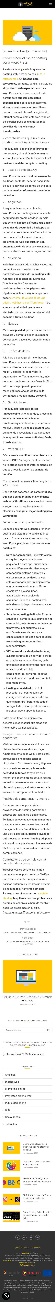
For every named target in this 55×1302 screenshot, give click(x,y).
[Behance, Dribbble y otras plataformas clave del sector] (11, 1182)
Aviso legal (7, 1260)
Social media (13, 1117)
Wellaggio (25, 1253)
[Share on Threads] (25, 921)
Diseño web (12, 1081)
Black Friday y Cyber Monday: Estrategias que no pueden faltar (37, 1215)
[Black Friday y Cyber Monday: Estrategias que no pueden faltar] (11, 1216)
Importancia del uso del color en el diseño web (37, 1163)
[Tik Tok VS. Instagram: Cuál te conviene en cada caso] (11, 1199)
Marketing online (15, 1088)
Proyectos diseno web (18, 1096)
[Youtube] (31, 1237)
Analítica (10, 1074)
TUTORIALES (35, 1248)
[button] (6, 1296)
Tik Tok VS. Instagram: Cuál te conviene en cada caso (37, 1196)
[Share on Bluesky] (28, 921)
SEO (7, 1110)
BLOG (27, 1248)
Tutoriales (11, 1124)
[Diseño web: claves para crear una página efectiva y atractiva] (27, 976)
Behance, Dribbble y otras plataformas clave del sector (37, 1180)
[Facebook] (17, 1237)
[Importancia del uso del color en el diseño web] (11, 1165)
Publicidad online (15, 1102)
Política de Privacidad (27, 1263)
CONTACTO (19, 1248)
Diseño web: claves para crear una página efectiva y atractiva (36, 1147)
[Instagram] (24, 1237)
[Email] (37, 1237)
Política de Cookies (27, 1265)
